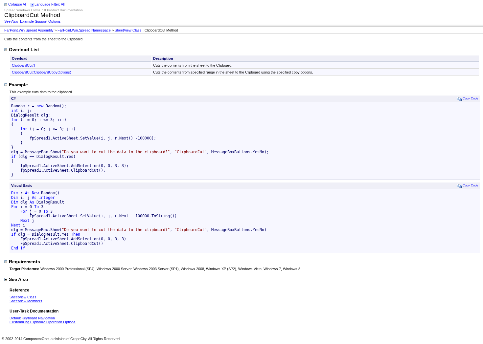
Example (27, 21)
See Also (11, 21)
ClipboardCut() (23, 65)
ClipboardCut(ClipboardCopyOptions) (41, 72)
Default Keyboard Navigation (32, 318)
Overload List (24, 49)
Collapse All (17, 4)
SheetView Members (26, 301)
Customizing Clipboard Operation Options (43, 322)
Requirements (24, 261)
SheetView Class (128, 30)
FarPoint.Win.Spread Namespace (84, 30)
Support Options (48, 21)
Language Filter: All (49, 4)
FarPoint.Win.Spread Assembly (29, 30)
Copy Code (470, 98)
